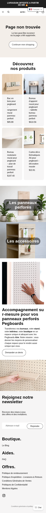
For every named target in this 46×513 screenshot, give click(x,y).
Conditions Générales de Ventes (16, 481)
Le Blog (5, 445)
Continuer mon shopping (23, 45)
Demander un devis (14, 352)
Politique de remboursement (15, 473)
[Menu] (3, 12)
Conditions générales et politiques (23, 506)
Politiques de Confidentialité (15, 485)
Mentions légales (10, 488)
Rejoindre (34, 426)
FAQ (4, 459)
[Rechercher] (8, 12)
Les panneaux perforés (23, 204)
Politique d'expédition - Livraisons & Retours (22, 477)
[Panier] (43, 12)
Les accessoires (23, 241)
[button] (35, 9)
